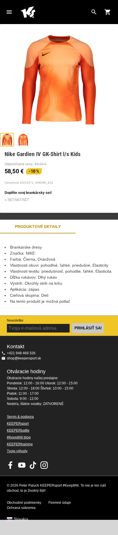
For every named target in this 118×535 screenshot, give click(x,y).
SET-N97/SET (18, 200)
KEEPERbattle (18, 430)
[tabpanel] (59, 274)
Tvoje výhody (17, 451)
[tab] (7, 140)
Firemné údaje (59, 503)
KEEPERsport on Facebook (10, 465)
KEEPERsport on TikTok (33, 465)
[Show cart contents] (107, 12)
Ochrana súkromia (21, 508)
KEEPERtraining (20, 444)
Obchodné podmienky (24, 503)
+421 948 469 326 (21, 353)
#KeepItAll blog (19, 437)
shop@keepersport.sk (24, 358)
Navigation (9, 12)
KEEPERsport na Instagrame (44, 465)
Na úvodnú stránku (54, 12)
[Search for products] (94, 12)
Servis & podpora (20, 417)
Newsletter (15, 320)
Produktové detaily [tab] (38, 226)
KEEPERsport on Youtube (21, 465)
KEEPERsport (18, 424)
